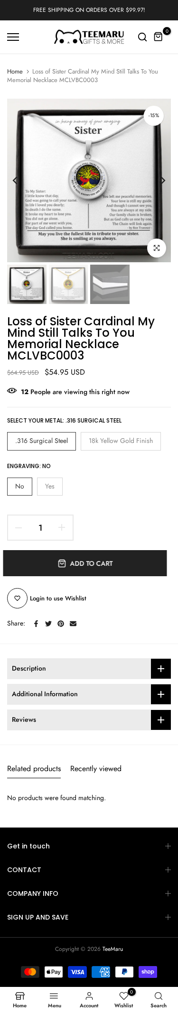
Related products (34, 768)
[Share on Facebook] (36, 623)
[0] (158, 37)
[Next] (156, 180)
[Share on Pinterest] (61, 623)
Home (15, 71)
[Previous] (21, 180)
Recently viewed (96, 768)
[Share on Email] (73, 623)
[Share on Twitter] (48, 623)
